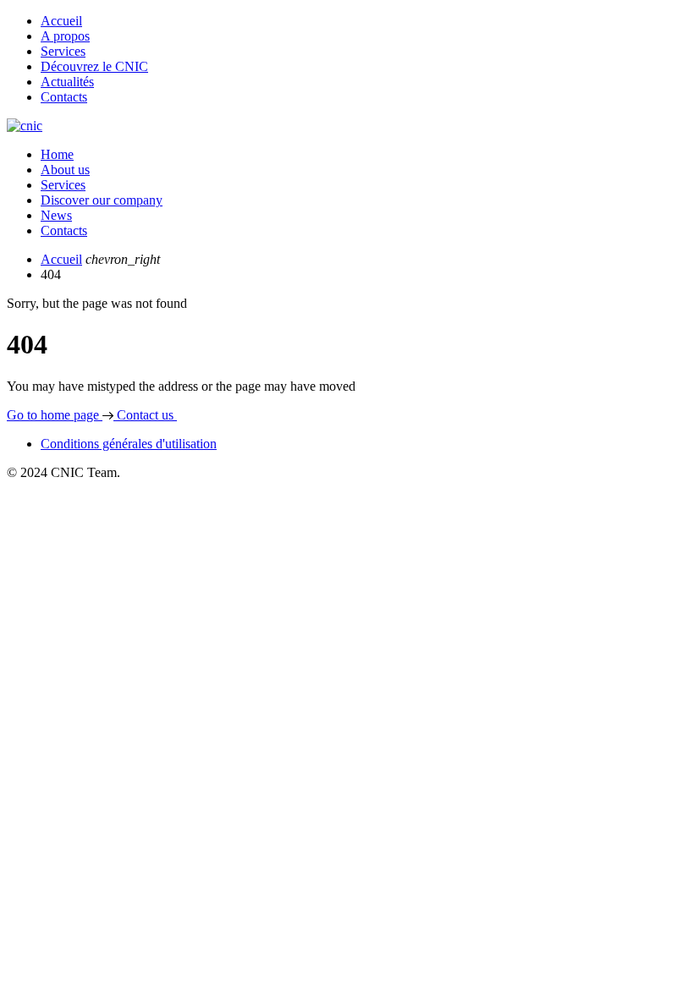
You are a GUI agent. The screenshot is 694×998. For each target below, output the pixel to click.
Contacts (64, 97)
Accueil (61, 21)
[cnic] (24, 125)
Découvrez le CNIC (94, 66)
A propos (65, 36)
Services (63, 51)
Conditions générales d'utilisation (129, 443)
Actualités (67, 81)
